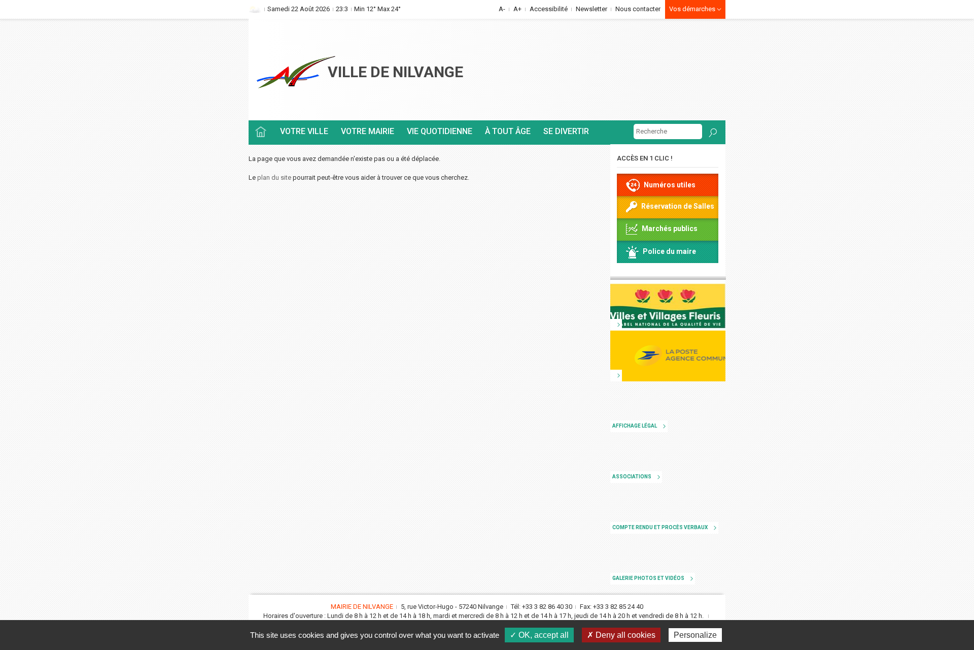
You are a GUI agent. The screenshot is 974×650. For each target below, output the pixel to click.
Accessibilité (549, 9)
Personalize (695, 635)
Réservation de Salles (677, 206)
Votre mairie (367, 131)
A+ (517, 9)
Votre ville (304, 131)
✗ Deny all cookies (621, 635)
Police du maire (669, 251)
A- (502, 9)
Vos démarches (693, 9)
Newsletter (591, 9)
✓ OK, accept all (539, 635)
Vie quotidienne (439, 131)
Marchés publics (670, 228)
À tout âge (508, 131)
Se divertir (566, 131)
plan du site (274, 177)
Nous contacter (637, 9)
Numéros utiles (669, 185)
